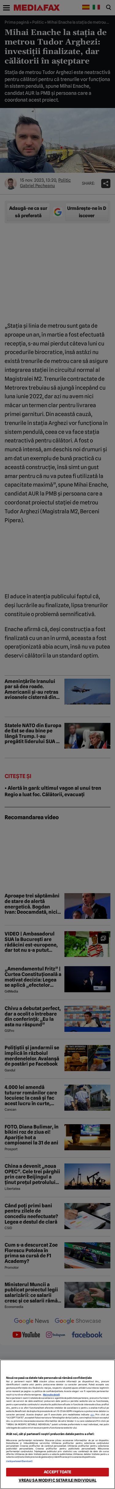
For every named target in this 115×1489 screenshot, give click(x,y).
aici (92, 1414)
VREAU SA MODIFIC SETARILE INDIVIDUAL (58, 1480)
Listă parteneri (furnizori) (19, 1461)
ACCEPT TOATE (57, 1472)
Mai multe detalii (51, 1394)
